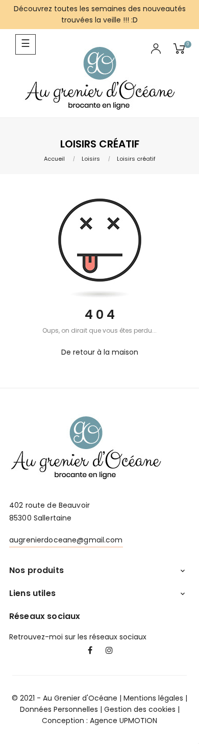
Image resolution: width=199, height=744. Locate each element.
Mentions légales (153, 698)
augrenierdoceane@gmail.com (66, 540)
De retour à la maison (99, 352)
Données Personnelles (59, 709)
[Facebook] (89, 651)
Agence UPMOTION (123, 720)
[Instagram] (109, 651)
